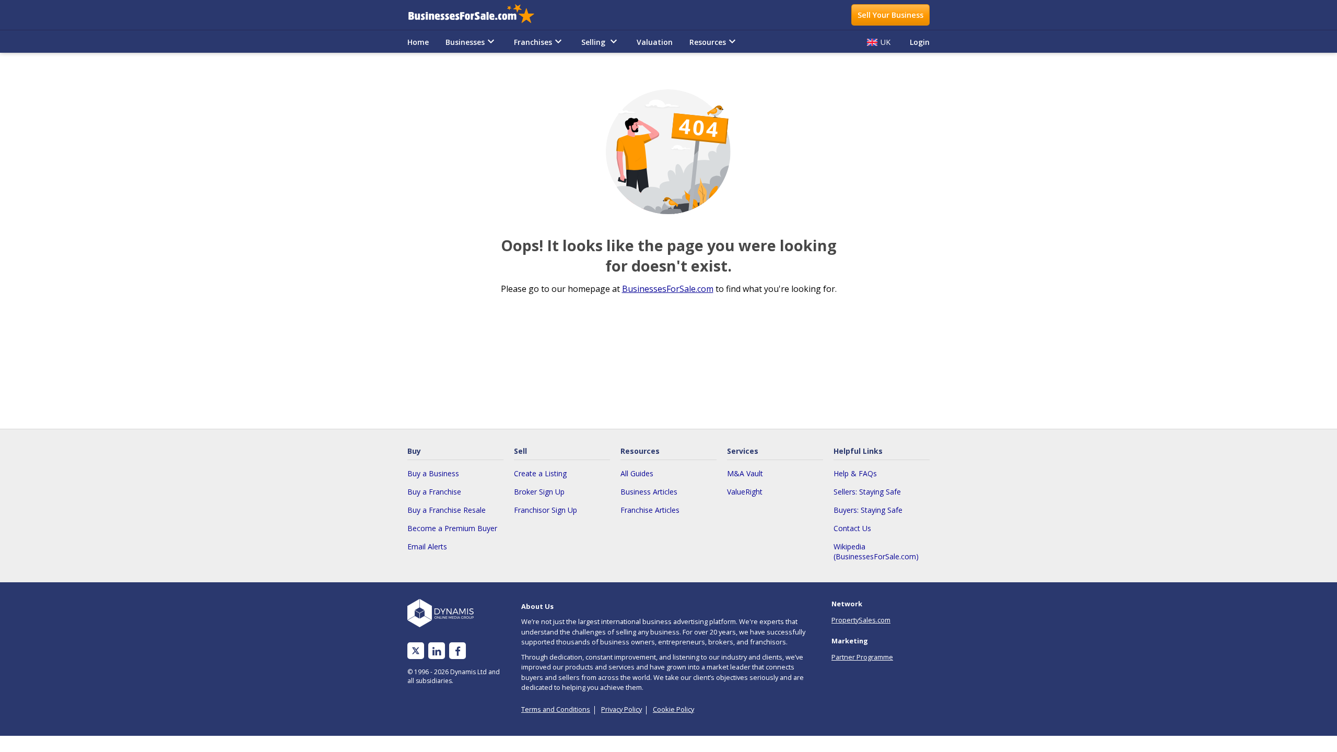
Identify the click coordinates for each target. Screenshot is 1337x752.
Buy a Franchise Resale (446, 510)
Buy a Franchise (434, 492)
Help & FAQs (855, 473)
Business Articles (648, 492)
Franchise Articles (649, 510)
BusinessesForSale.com (667, 289)
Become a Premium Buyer (452, 528)
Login (920, 42)
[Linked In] (436, 651)
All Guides (636, 473)
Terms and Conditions (555, 709)
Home (418, 42)
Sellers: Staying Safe (867, 492)
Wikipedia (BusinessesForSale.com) (876, 551)
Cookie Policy (673, 709)
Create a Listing (540, 473)
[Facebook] (458, 651)
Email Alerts (427, 546)
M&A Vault (745, 473)
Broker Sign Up (539, 492)
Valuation (655, 42)
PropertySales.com (860, 620)
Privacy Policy (621, 709)
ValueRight (745, 492)
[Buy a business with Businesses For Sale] (478, 15)
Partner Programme (862, 657)
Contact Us (852, 528)
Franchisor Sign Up (545, 510)
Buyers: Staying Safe (868, 510)
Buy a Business (433, 473)
